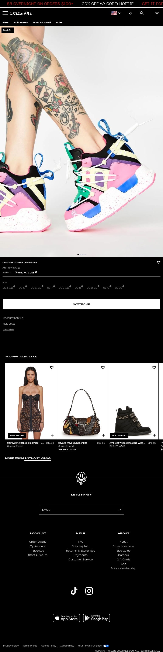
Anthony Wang (11, 268)
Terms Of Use (30, 646)
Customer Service (81, 559)
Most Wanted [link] (42, 22)
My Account (38, 546)
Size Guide (124, 550)
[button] (39, 4)
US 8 (78, 288)
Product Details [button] (13, 318)
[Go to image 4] (85, 254)
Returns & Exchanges (80, 550)
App (123, 564)
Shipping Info (80, 546)
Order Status (37, 542)
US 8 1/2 (92, 288)
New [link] (5, 22)
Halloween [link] (21, 22)
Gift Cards (123, 559)
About (124, 542)
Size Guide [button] (9, 324)
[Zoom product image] (81, 141)
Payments (80, 555)
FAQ (80, 542)
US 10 (118, 288)
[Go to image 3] (82, 254)
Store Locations (123, 546)
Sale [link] (59, 22)
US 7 (50, 288)
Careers (123, 555)
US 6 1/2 (36, 288)
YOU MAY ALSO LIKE (21, 356)
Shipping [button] (8, 330)
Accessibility (67, 646)
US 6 (22, 288)
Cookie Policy (48, 646)
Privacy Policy (11, 646)
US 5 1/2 (8, 288)
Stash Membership (123, 568)
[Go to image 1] (78, 254)
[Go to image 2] (80, 254)
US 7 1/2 (64, 288)
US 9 (106, 288)
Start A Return (37, 555)
